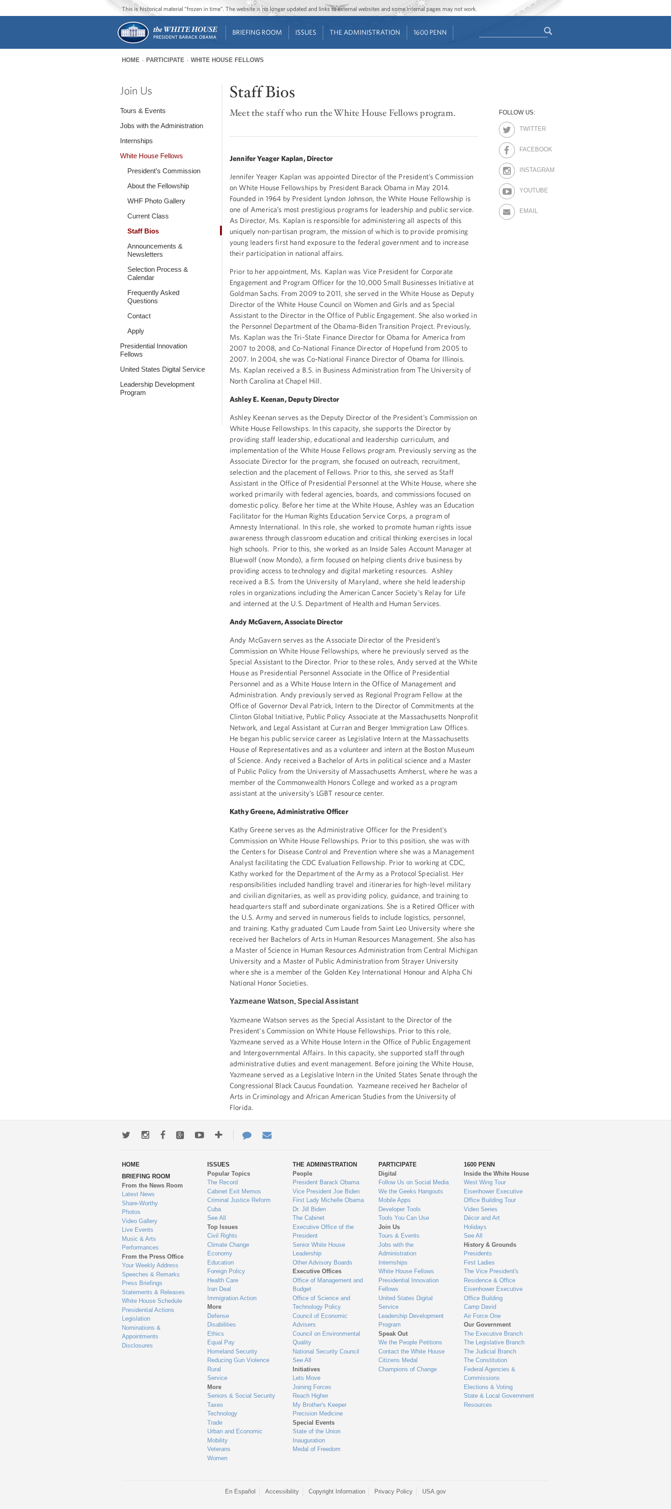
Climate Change (228, 1244)
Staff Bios (143, 231)
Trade (214, 1422)
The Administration (365, 32)
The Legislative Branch (494, 1342)
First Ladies (479, 1262)
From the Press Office (152, 1256)
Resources (478, 1404)
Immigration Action (232, 1298)
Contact (139, 316)
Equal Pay (221, 1342)
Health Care (222, 1280)
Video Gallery (139, 1221)
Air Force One (482, 1315)
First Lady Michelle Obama (328, 1200)
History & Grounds (490, 1244)
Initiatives (306, 1369)
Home (131, 60)
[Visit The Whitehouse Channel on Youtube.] (199, 1135)
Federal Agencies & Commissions (489, 1374)
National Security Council (326, 1351)
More (214, 1306)
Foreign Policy (226, 1271)
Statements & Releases (153, 1292)
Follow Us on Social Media (413, 1182)
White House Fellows (227, 60)
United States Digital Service (162, 369)
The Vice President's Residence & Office (491, 1276)
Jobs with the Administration (161, 126)
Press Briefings (142, 1283)
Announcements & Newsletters (155, 250)
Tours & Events (143, 110)
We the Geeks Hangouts (410, 1191)
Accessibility (282, 1491)
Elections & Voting (488, 1387)
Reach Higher (310, 1395)
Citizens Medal (398, 1360)
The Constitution (485, 1360)
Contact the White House (411, 1351)
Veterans (219, 1449)
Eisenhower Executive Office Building (493, 1294)
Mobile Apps (394, 1200)
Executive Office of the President (323, 1231)
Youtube (527, 189)
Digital (387, 1173)
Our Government (487, 1324)
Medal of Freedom (317, 1449)
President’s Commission (163, 171)
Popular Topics (228, 1173)
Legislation (136, 1318)
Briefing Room (257, 32)
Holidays (475, 1227)
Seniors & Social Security (241, 1395)
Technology (222, 1413)
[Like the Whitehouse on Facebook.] (162, 1135)
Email (527, 209)
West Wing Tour (485, 1182)
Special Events (314, 1422)
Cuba (214, 1209)
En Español (240, 1491)
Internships (136, 141)
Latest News (138, 1194)
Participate (165, 60)
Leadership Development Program (157, 388)
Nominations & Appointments (141, 1332)
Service (217, 1377)
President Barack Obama (326, 1182)
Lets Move (306, 1377)
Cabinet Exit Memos (234, 1191)
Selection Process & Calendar (157, 273)
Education (220, 1262)
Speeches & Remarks (151, 1274)
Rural (214, 1369)
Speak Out (393, 1333)
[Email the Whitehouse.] (267, 1135)
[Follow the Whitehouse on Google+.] (180, 1135)
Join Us (136, 90)
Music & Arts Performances (140, 1243)
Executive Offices (317, 1271)
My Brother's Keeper (319, 1404)
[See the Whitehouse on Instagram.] (145, 1135)
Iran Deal (219, 1289)
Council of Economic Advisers (320, 1320)
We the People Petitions (410, 1342)
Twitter (527, 127)
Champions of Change (407, 1369)
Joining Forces (312, 1387)
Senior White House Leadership (319, 1249)
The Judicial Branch (490, 1351)
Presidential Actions (148, 1310)
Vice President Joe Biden (326, 1191)
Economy (219, 1253)
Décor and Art (482, 1217)
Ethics (215, 1333)
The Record (222, 1182)
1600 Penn (430, 32)
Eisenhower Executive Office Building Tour (493, 1196)
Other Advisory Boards (322, 1262)
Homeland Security (232, 1351)
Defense (218, 1315)
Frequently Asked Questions (153, 297)
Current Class (148, 216)
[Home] (166, 42)
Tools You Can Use (403, 1217)
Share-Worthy (140, 1203)
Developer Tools (399, 1209)
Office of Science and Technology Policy (321, 1303)
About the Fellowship (158, 186)
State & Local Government (499, 1395)
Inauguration (309, 1440)
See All (216, 1217)
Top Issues (222, 1227)
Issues (305, 32)
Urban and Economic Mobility (234, 1436)
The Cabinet (309, 1217)
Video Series (481, 1209)
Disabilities (221, 1324)
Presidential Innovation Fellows (153, 350)
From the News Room (152, 1185)
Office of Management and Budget (328, 1285)
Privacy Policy (393, 1491)
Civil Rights (222, 1235)
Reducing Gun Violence (238, 1360)
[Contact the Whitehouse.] (242, 1135)
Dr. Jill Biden (309, 1209)
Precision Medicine (318, 1413)
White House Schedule (152, 1300)
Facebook (527, 148)
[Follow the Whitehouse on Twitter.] (126, 1135)
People (302, 1173)
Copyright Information (337, 1491)
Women (217, 1458)
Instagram (527, 168)
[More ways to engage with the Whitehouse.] (218, 1135)
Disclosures (137, 1345)
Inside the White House (496, 1173)
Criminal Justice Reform (239, 1200)
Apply (135, 331)
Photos (131, 1211)
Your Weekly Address (150, 1265)
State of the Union (317, 1431)
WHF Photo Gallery (156, 201)
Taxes (215, 1404)
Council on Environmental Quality (326, 1338)
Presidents (478, 1253)
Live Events (137, 1229)
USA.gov (434, 1491)
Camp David (480, 1306)
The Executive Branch (493, 1333)
